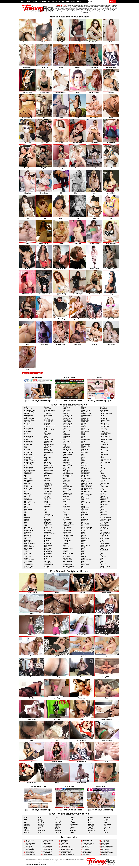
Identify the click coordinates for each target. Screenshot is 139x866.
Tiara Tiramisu (104, 483)
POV (89, 822)
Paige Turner (85, 514)
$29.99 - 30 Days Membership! (101, 810)
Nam (82, 454)
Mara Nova (66, 556)
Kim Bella (66, 485)
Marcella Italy (67, 558)
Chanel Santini (48, 415)
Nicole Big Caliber (86, 483)
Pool (89, 819)
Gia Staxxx (47, 519)
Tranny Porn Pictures (88, 843)
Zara (101, 561)
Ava (25, 491)
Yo (100, 551)
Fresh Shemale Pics (66, 851)
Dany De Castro (48, 452)
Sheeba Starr (104, 438)
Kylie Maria (66, 499)
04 (39, 373)
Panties (72, 829)
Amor (25, 446)
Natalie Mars (85, 475)
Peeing (72, 832)
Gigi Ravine (47, 521)
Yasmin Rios (103, 547)
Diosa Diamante (48, 467)
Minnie (83, 436)
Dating (79, 1)
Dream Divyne (48, 473)
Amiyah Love (28, 444)
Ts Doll (102, 493)
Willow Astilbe (104, 538)
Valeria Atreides (104, 501)
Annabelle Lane (28, 467)
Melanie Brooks (86, 413)
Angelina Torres (28, 462)
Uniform (106, 829)
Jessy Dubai (66, 436)
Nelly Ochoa (85, 482)
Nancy (83, 459)
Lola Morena (67, 540)
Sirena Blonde (104, 444)
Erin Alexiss (47, 495)
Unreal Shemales (65, 846)
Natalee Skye (85, 469)
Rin (82, 566)
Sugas (101, 456)
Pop (82, 553)
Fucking (57, 822)
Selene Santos (104, 430)
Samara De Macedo (106, 413)
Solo (89, 832)
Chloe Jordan (48, 421)
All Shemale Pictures (48, 848)
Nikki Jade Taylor (86, 488)
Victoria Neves (104, 522)
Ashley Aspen (28, 478)
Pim (82, 543)
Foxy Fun (47, 514)
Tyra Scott (103, 495)
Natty (83, 480)
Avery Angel (27, 495)
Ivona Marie (47, 563)
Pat (82, 525)
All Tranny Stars (29, 840)
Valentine (103, 499)
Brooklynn (27, 545)
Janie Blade (66, 412)
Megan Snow (85, 412)
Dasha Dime (47, 457)
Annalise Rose (28, 469)
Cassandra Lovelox (49, 410)
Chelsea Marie (48, 417)
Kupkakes (66, 496)
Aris (25, 477)
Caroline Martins (29, 568)
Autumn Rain (28, 490)
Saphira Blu (103, 418)
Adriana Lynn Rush (30, 410)
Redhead (91, 824)
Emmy (46, 490)
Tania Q (102, 469)
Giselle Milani (48, 524)
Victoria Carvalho (105, 517)
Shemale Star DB (47, 849)
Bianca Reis (27, 527)
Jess (64, 431)
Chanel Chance (48, 412)
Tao (101, 470)
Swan (101, 460)
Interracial (58, 832)
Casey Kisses (47, 408)
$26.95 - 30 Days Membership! (38, 810)
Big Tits (26, 832)
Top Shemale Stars (106, 842)
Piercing (90, 817)
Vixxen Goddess (104, 529)
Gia (45, 517)
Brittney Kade (28, 542)
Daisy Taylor (47, 446)
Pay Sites (61, 1)
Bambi (26, 508)
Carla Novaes (28, 561)
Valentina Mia (104, 498)
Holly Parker (48, 551)
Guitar (46, 535)
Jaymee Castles (67, 418)
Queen (83, 558)
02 (33, 373)
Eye (45, 508)
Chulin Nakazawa (49, 425)
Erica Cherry (48, 491)
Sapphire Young (104, 420)
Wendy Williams (105, 534)
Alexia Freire (28, 423)
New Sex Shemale (106, 845)
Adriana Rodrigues (29, 412)
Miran (83, 441)
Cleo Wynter (47, 433)
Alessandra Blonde (29, 420)
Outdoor (72, 827)
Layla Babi (66, 506)
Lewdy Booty (67, 519)
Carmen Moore (28, 564)
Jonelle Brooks (67, 443)
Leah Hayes (66, 509)
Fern (45, 511)
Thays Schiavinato (105, 477)
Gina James (47, 522)
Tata (101, 472)
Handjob (57, 827)
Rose (82, 568)
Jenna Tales (66, 426)
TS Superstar (46, 852)
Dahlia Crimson (48, 443)
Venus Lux (103, 512)
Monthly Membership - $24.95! (101, 401)
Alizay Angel (27, 431)
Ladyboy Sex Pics (47, 851)
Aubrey (26, 485)
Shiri (101, 441)
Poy (82, 555)
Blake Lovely (28, 537)
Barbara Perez (28, 509)
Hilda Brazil (47, 548)
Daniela (46, 447)
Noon (83, 501)
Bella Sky (27, 519)
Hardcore (57, 829)
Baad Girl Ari (28, 499)
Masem (83, 407)
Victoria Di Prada (105, 519)
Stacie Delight (104, 454)
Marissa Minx (67, 568)
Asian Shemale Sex (87, 845)
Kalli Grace (66, 447)
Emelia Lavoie (48, 485)
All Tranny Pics (35, 864)
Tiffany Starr (104, 486)
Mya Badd (84, 449)
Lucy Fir (65, 543)
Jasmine (65, 413)
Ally (25, 434)
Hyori (45, 558)
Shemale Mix (29, 846)
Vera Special (103, 514)
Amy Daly (27, 449)
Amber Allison (28, 441)
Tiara (101, 482)
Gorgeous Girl (48, 527)
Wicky (102, 537)
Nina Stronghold (86, 495)
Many (64, 555)
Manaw (65, 551)
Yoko (101, 553)
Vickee (102, 516)
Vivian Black (104, 527)
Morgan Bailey (85, 446)
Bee (25, 511)
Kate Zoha (66, 460)
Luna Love (66, 547)
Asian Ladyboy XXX (106, 843)
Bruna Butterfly (29, 547)
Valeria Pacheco (104, 503)
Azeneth (26, 498)
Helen (45, 547)
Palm (83, 516)
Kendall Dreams (68, 473)
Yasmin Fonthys (105, 545)
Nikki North (85, 490)
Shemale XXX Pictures (107, 852)
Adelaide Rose (28, 408)
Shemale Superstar (30, 849)
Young (106, 832)
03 (36, 373)
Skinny (90, 827)
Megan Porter (85, 410)
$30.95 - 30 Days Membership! (38, 401)
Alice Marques (28, 428)
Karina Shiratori (68, 452)
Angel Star (27, 456)
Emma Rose (47, 488)
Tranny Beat (46, 842)
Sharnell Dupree (105, 436)
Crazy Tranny (29, 848)
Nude (71, 826)
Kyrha (65, 501)
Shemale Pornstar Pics (67, 849)
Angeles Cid (27, 459)
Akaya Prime (28, 417)
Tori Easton (103, 491)
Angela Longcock (29, 457)
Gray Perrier (48, 532)
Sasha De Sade (104, 426)
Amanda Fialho (28, 436)
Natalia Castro (85, 470)
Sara (101, 421)
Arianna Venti (28, 472)
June (64, 444)
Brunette (41, 824)
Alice (25, 426)
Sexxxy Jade (103, 434)
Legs (71, 821)
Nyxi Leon (84, 509)
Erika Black (47, 493)
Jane (64, 408)
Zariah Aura (103, 563)
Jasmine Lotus (67, 417)
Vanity (102, 508)
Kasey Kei (66, 459)
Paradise (84, 521)
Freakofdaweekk (49, 516)
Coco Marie (47, 438)
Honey (46, 555)
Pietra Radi (84, 542)
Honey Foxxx (48, 556)
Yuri (101, 560)
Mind (83, 434)
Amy (25, 447)
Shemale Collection (30, 843)
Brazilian (41, 822)
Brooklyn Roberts (29, 543)
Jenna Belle (66, 420)
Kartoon (65, 457)
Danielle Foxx (48, 449)
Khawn (65, 478)
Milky (83, 428)
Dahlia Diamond (49, 444)
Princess (83, 556)
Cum (39, 827)
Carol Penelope (28, 566)
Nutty (83, 506)
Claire (45, 431)
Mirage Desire (85, 439)
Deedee (46, 459)
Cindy (45, 428)
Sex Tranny (85, 842)
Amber (26, 439)
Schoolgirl (91, 826)
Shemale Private (65, 845)
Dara (45, 456)
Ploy (82, 548)
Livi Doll (65, 537)
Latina (72, 819)
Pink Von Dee (85, 545)
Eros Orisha (47, 498)
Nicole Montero (86, 486)
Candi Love (27, 556)
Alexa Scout (27, 421)
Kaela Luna (66, 446)
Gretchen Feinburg (49, 534)
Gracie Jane (47, 530)
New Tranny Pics (86, 852)
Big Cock (26, 830)
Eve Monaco (47, 506)
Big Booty (27, 829)
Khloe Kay (66, 482)
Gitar (45, 525)
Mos (82, 447)
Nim (82, 493)
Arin (25, 475)
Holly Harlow (48, 550)
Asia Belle (27, 482)
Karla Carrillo (67, 454)
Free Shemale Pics (106, 848)
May (82, 408)
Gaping (57, 826)
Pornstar (91, 821)
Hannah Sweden (49, 542)
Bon (25, 538)
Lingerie (72, 822)
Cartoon (46, 407)
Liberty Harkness (68, 524)
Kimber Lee (66, 488)
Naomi (83, 462)
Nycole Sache (85, 508)
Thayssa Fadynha (105, 478)
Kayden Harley (67, 462)
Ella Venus (47, 480)
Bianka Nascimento (30, 529)
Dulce (45, 477)
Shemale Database (30, 851)
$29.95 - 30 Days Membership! (69, 810)
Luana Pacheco (67, 542)
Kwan (65, 498)
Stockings (107, 819)
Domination (41, 830)
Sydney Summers (105, 462)
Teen (105, 822)
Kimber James (67, 486)
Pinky (83, 547)
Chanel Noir (47, 413)
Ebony (40, 832)
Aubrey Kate (28, 486)
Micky (83, 425)
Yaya (101, 548)
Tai (101, 465)
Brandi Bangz (28, 540)
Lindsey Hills (67, 532)
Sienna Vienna (104, 443)
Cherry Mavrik (48, 420)
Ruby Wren (103, 407)
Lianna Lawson (67, 522)
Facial (56, 817)
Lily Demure (67, 530)
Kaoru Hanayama (68, 451)
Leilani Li (66, 514)
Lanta (65, 504)
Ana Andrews (28, 451)
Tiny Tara (103, 490)
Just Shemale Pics (30, 854)
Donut (46, 472)
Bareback (27, 824)
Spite (101, 452)
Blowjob (40, 821)
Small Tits (91, 830)
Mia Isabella (85, 420)
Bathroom (27, 826)
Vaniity (102, 506)
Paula (83, 532)
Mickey (83, 423)
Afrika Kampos (28, 415)
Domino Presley (48, 470)
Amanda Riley (28, 438)
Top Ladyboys (105, 851)
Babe (25, 822)
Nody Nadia (85, 498)
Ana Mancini (28, 452)
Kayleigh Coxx (67, 465)
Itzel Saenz (47, 561)
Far (45, 509)
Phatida (83, 540)
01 (31, 373)
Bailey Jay (27, 504)
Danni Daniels (48, 451)
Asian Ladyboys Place (107, 846)
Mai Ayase (66, 550)
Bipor (25, 534)
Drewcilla (46, 475)
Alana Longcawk (29, 418)
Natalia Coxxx (85, 472)
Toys (105, 826)
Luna (64, 545)
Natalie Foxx (85, 473)
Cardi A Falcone (29, 560)
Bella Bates (27, 517)
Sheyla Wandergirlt (106, 439)
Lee (64, 511)
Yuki (101, 558)
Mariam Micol (67, 564)
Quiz (82, 561)
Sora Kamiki (104, 451)
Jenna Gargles (67, 423)
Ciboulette (47, 426)
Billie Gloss (27, 532)
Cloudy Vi (47, 434)
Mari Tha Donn (68, 561)
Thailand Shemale (87, 851)
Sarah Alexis (103, 423)
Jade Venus (66, 407)
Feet (56, 819)
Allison (26, 433)
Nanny (83, 460)
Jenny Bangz (67, 430)
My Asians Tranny (66, 852)
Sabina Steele (104, 412)
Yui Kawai (103, 556)
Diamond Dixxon (49, 464)
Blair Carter (27, 535)
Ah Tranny (46, 845)
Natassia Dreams (86, 478)
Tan (101, 467)
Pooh (82, 551)
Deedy (45, 460)
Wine (101, 540)
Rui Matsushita (104, 408)
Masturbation (74, 824)
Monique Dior (85, 444)
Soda (101, 446)
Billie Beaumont (29, 530)
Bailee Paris (27, 501)
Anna (25, 465)
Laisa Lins (66, 503)
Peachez (83, 535)
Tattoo (106, 821)
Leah (64, 508)
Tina (101, 488)
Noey (82, 499)
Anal (25, 817)
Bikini (40, 817)
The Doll (102, 480)
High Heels (58, 830)
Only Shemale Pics (47, 846)
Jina (64, 439)
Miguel (83, 426)
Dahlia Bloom (48, 441)
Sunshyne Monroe (105, 459)
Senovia (102, 431)
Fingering (58, 821)
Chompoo (47, 423)
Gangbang (58, 824)
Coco (45, 436)
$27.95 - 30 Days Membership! (69, 401)
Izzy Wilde (47, 566)
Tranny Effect (64, 842)
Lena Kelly (66, 516)
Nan (82, 456)
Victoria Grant (104, 521)
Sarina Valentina (105, 425)
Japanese (72, 817)
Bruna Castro (28, 548)
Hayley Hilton (48, 543)
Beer (25, 512)
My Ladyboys (105, 854)
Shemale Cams (70, 1)
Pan (82, 517)
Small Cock (91, 829)
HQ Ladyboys (105, 849)
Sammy (102, 415)
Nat (82, 467)
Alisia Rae (27, 430)
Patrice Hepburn (86, 527)
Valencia (102, 496)
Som (101, 449)
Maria (65, 563)
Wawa (101, 530)
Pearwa (83, 537)
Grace (45, 529)
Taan (101, 464)
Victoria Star (104, 524)
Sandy (102, 417)
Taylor (102, 473)
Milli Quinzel (85, 431)
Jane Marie (66, 410)
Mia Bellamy (85, 418)
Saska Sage (103, 428)
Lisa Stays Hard (68, 535)
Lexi (64, 521)
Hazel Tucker (48, 545)
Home (22, 1)
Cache (25, 551)
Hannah (46, 540)
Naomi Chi (84, 464)
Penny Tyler (85, 538)
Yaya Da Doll (104, 550)
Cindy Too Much (49, 430)
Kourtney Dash (67, 495)
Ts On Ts (107, 827)
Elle (45, 482)
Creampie (41, 826)
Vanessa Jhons (104, 504)
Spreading (107, 817)
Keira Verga (66, 467)
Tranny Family (47, 843)
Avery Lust (27, 496)
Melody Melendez (86, 415)
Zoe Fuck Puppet (105, 566)
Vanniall (102, 509)
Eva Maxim (47, 503)
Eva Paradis (47, 504)
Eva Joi (46, 499)
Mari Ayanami (67, 560)
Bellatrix (26, 521)
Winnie (102, 542)
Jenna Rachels (67, 425)
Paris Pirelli (85, 524)
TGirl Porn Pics (86, 854)
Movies (35, 1)
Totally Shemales (30, 852)
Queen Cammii (86, 560)
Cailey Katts (27, 553)
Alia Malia (27, 425)
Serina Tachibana (105, 433)
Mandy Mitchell (68, 553)
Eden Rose (47, 478)
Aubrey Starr (28, 488)
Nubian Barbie (85, 503)
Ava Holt (26, 493)
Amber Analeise (28, 443)
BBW (25, 827)
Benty (25, 524)
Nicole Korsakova (86, 485)
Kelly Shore (66, 470)
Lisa (64, 534)
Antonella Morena (29, 470)
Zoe (101, 564)
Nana (83, 457)
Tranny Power (64, 840)
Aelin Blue (27, 413)
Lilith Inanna (67, 527)
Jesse (64, 433)
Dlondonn (47, 469)
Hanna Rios (47, 538)
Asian (25, 819)
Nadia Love (84, 452)
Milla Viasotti (85, 430)
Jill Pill (65, 438)
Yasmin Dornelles (105, 543)
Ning (82, 496)
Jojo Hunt (66, 441)
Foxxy (45, 512)
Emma (46, 486)
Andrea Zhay (28, 454)
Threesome (107, 824)
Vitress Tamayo (104, 525)
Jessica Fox (66, 434)
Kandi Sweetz (67, 449)
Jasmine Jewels (67, 415)
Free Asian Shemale (48, 840)
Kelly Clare (66, 469)
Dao (45, 454)
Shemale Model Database (67, 848)
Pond (83, 550)
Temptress (103, 475)
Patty (83, 530)
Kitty (64, 491)
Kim (64, 483)
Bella (25, 516)
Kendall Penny (67, 475)
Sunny (102, 457)
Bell (25, 514)
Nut (82, 504)
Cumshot (41, 829)
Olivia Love (84, 512)
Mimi (83, 433)
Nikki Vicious (85, 491)
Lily (64, 529)
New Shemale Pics (87, 840)
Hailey (46, 537)
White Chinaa (104, 535)
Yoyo (101, 555)
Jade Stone (47, 568)
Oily (82, 511)
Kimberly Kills (67, 490)
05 (42, 373)
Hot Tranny (85, 846)
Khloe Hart (66, 480)
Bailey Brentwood (29, 503)
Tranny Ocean (105, 840)
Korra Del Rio (67, 493)
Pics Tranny (29, 842)
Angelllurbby (28, 464)
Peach (83, 534)
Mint (82, 438)
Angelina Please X (29, 460)
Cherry (46, 418)
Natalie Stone (85, 477)
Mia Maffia (84, 421)
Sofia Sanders (104, 447)
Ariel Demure (28, 473)
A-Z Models (42, 1)
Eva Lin (46, 501)
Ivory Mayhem (48, 564)
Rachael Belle (85, 563)
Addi (25, 407)
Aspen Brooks (28, 483)
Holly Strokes (48, 553)
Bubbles (26, 550)
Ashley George (28, 480)
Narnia (83, 465)
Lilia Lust (66, 525)
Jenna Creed (67, 421)
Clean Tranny (64, 843)
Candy (26, 558)
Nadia (83, 451)
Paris (82, 522)
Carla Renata (28, 563)
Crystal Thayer (48, 439)
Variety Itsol (103, 511)
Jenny (65, 428)
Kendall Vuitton (68, 477)
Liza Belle (66, 538)
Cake (25, 555)
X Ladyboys (85, 849)
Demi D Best (47, 462)
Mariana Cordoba (68, 566)
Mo (82, 443)
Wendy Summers (105, 532)
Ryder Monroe (104, 410)
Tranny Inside (86, 848)
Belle (25, 522)
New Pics (28, 1)
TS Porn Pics (29, 845)
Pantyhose (73, 830)
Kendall (65, 472)
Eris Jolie (46, 496)
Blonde (40, 819)
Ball (25, 506)
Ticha (101, 485)
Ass (25, 821)
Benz (25, 525)
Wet (105, 830)
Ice (44, 560)
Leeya (64, 512)
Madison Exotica (68, 548)
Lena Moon (66, 517)
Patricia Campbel (86, 529)
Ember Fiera (47, 483)
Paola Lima (84, 519)
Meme (83, 417)
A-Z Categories (52, 1)
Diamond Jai (48, 465)
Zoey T (102, 568)
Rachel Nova (85, 564)
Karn (64, 456)
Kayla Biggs (66, 464)
